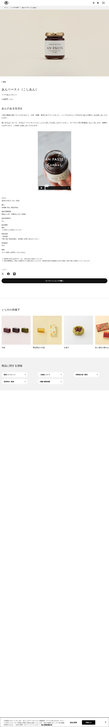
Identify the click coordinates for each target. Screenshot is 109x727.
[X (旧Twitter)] (3, 274)
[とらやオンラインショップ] (6, 3)
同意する (88, 722)
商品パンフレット (10, 374)
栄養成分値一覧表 (82, 374)
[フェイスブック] (8, 274)
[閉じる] (105, 722)
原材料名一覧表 (9, 381)
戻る (4, 82)
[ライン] (14, 274)
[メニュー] (103, 3)
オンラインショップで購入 (54, 281)
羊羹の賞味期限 (45, 381)
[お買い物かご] (98, 3)
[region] (54, 722)
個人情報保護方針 (46, 725)
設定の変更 (73, 722)
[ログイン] (93, 3)
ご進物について (45, 374)
